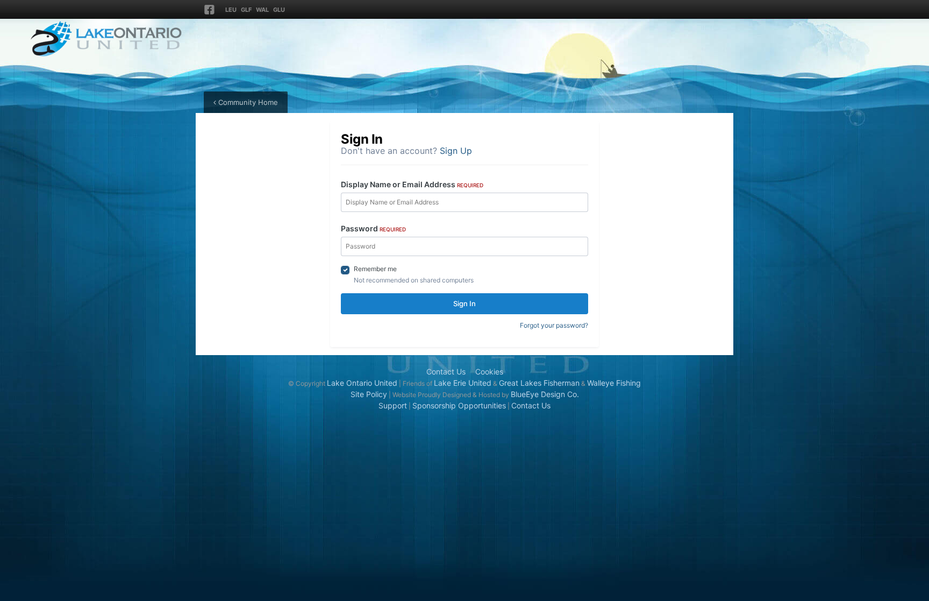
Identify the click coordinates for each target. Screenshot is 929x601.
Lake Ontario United (362, 382)
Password (373, 228)
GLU (279, 9)
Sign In (464, 303)
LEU (231, 9)
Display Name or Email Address (412, 184)
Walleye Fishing (614, 382)
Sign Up (456, 150)
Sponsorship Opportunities (459, 405)
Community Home (247, 102)
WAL (262, 9)
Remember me (375, 269)
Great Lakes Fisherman (539, 382)
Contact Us (446, 371)
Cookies (489, 371)
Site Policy (369, 394)
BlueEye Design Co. (545, 394)
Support (392, 405)
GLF (246, 9)
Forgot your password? (554, 325)
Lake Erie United (462, 382)
